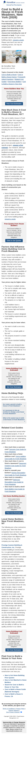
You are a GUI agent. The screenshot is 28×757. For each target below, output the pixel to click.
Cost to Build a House (9, 74)
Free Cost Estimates (14, 104)
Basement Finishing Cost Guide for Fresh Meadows (15, 466)
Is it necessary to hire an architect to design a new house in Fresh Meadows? (13, 412)
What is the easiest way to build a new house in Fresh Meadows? (14, 418)
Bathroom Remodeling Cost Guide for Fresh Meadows (14, 482)
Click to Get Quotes (14, 240)
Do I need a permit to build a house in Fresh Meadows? (12, 405)
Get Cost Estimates (14, 387)
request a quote (18, 40)
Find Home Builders (14, 81)
